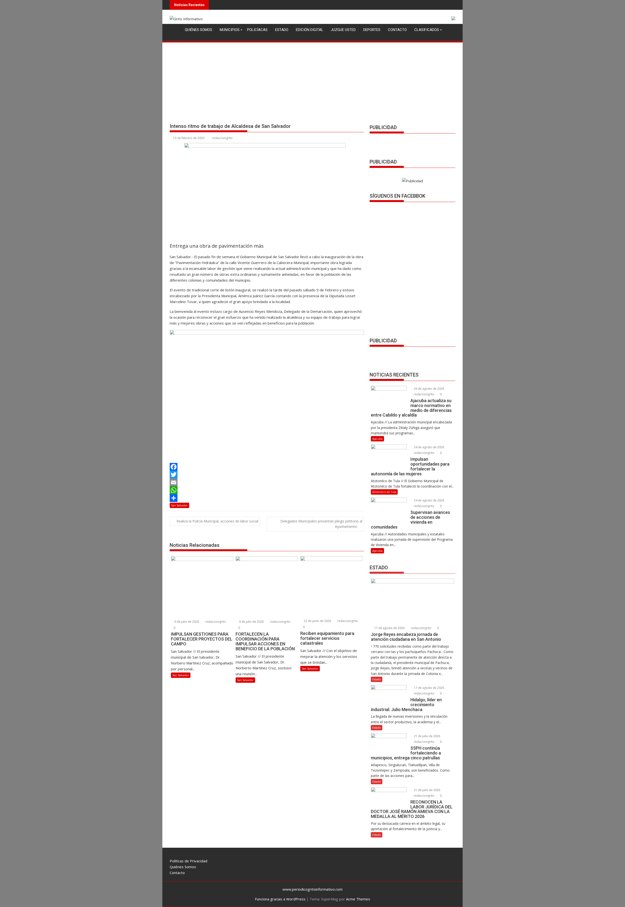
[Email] (267, 482)
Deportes (371, 30)
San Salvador (179, 505)
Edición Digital (309, 30)
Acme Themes (358, 899)
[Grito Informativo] (174, 29)
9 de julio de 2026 (186, 622)
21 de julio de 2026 (426, 736)
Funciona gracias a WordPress (280, 899)
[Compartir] (267, 498)
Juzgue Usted (343, 30)
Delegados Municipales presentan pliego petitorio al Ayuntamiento (321, 524)
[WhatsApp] (267, 490)
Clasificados (426, 30)
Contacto (397, 30)
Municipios (230, 30)
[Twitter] (267, 475)
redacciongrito (222, 138)
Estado (281, 30)
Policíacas (257, 30)
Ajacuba (377, 438)
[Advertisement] (312, 80)
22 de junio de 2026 (317, 621)
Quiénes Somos (198, 30)
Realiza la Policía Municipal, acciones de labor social (217, 521)
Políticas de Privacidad (188, 860)
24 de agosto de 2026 (428, 447)
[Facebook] (267, 467)
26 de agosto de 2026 (428, 389)
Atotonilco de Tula (384, 492)
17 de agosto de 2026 (389, 628)
